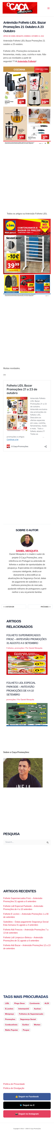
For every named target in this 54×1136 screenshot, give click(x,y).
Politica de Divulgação (13, 1088)
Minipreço (9, 1014)
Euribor (25, 1025)
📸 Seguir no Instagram (27, 1114)
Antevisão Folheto (26, 61)
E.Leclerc (9, 1009)
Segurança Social (28, 1019)
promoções (19, 648)
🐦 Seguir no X (27, 1105)
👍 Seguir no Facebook (27, 1096)
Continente (35, 1003)
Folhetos (10, 648)
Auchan (37, 1009)
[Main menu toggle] (48, 8)
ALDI (47, 1003)
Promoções (10, 1019)
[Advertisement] (27, 176)
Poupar (26, 1030)
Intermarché (23, 1009)
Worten (37, 1025)
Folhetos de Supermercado (31, 1014)
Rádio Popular (11, 1030)
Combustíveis (11, 1025)
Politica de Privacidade (14, 1084)
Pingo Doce (19, 1003)
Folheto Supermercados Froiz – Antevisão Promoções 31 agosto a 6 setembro (26, 639)
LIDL (7, 1003)
